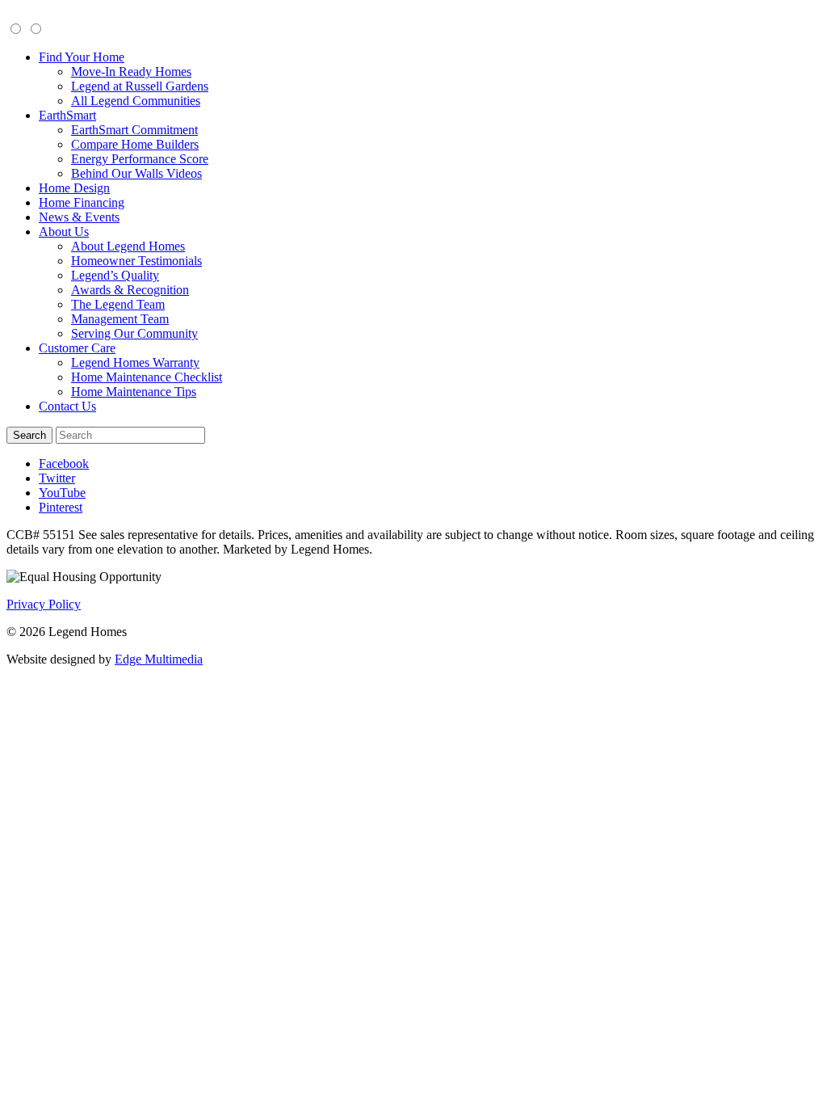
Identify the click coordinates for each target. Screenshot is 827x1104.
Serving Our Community (134, 333)
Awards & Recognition (130, 290)
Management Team (120, 319)
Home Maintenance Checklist (146, 377)
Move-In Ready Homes (131, 71)
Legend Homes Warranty (135, 362)
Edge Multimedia (159, 659)
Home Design (74, 188)
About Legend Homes (128, 246)
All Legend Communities (135, 100)
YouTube (62, 492)
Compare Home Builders (135, 144)
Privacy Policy (43, 604)
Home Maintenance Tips (133, 391)
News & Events (79, 217)
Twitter (57, 478)
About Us (64, 231)
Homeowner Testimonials (136, 261)
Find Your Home (81, 57)
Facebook (64, 463)
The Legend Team (118, 304)
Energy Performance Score (139, 159)
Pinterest (60, 507)
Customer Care (77, 348)
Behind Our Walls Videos (136, 173)
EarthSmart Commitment (134, 130)
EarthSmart (67, 115)
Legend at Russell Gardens (139, 86)
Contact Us (67, 406)
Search (29, 435)
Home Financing (81, 202)
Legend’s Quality (115, 275)
